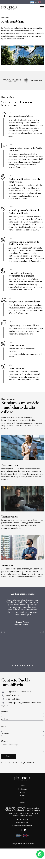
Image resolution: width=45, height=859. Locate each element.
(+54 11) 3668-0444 (12, 699)
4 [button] (20, 665)
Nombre (5, 712)
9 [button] (32, 665)
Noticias (22, 795)
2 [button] (15, 665)
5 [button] (22, 665)
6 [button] (24, 665)
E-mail (4, 727)
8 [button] (29, 665)
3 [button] (17, 665)
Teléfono (5, 734)
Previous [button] (3, 632)
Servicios (22, 786)
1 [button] (12, 665)
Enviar (8, 756)
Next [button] (42, 632)
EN (42, 2)
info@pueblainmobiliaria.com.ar (18, 692)
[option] (13, 80)
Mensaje (4, 741)
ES (36, 2)
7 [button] (27, 665)
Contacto (22, 802)
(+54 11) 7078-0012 (12, 695)
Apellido (5, 719)
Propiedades (22, 789)
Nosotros (22, 792)
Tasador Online (22, 799)
